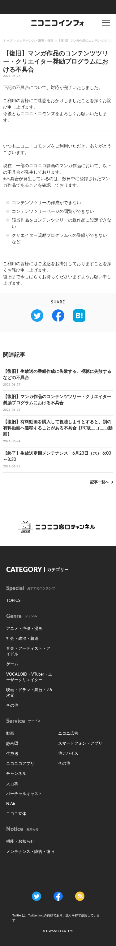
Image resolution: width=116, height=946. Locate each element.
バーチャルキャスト (24, 794)
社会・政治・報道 (22, 639)
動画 (10, 734)
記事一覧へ (99, 482)
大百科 (12, 784)
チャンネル (16, 774)
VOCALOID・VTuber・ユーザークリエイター (29, 677)
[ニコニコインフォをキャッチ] (79, 895)
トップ (7, 40)
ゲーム (12, 664)
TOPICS (13, 601)
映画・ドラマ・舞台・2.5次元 (29, 693)
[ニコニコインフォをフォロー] (36, 895)
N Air (10, 804)
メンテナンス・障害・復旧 (35, 40)
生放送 (12, 754)
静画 (10, 744)
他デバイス (68, 754)
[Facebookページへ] (58, 895)
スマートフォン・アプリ (80, 744)
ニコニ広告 (68, 734)
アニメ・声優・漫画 (24, 629)
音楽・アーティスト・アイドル (28, 651)
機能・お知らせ (20, 842)
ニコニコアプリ (20, 764)
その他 (12, 706)
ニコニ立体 (16, 814)
